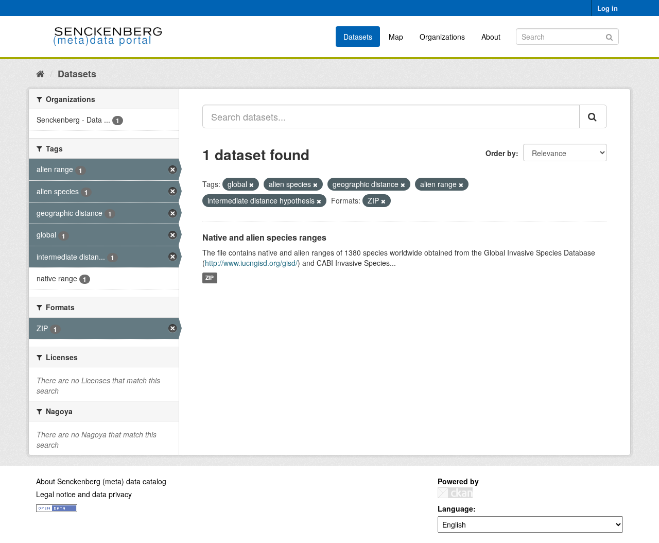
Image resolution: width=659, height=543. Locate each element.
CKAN (455, 492)
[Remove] (251, 184)
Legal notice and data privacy (84, 494)
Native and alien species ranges (264, 237)
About (490, 36)
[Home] (40, 73)
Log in (607, 8)
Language (455, 508)
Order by (500, 153)
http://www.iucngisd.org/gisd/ (251, 263)
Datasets (357, 36)
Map (396, 36)
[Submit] (609, 35)
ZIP (209, 278)
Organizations (442, 36)
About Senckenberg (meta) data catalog (101, 481)
